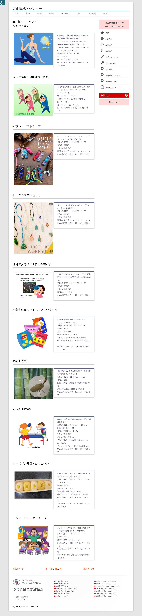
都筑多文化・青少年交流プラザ (66, 588)
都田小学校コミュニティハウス (106, 581)
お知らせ (27, 14)
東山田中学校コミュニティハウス (107, 596)
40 (60, 568)
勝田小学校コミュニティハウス (106, 584)
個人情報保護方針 (22, 597)
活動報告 (79, 14)
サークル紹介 (111, 63)
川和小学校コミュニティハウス (106, 588)
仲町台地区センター (62, 584)
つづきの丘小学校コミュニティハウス (108, 586)
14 (56, 568)
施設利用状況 (92, 14)
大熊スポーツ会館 (62, 596)
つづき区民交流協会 (28, 589)
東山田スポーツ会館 (62, 593)
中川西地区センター (62, 581)
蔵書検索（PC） (112, 81)
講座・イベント (65, 14)
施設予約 (105, 95)
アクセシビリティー (22, 599)
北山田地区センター (27, 8)
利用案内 (39, 14)
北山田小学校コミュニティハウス (107, 591)
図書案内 (109, 69)
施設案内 (51, 14)
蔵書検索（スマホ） (113, 75)
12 (50, 568)
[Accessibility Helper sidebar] (2, 2)
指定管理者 (106, 14)
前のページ (19, 569)
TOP (16, 14)
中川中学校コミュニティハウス (106, 593)
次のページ (88, 569)
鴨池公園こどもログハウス (65, 591)
